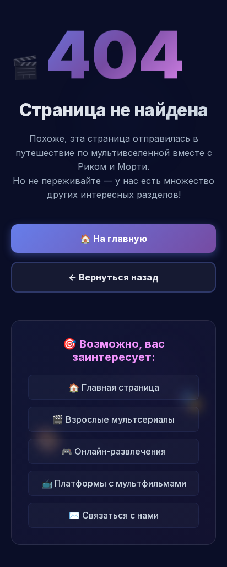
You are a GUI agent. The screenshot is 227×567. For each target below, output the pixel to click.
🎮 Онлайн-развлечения (113, 451)
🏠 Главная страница (113, 387)
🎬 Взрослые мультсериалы (113, 419)
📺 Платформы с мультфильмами (113, 483)
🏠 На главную (113, 238)
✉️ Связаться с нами (114, 515)
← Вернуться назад (113, 277)
